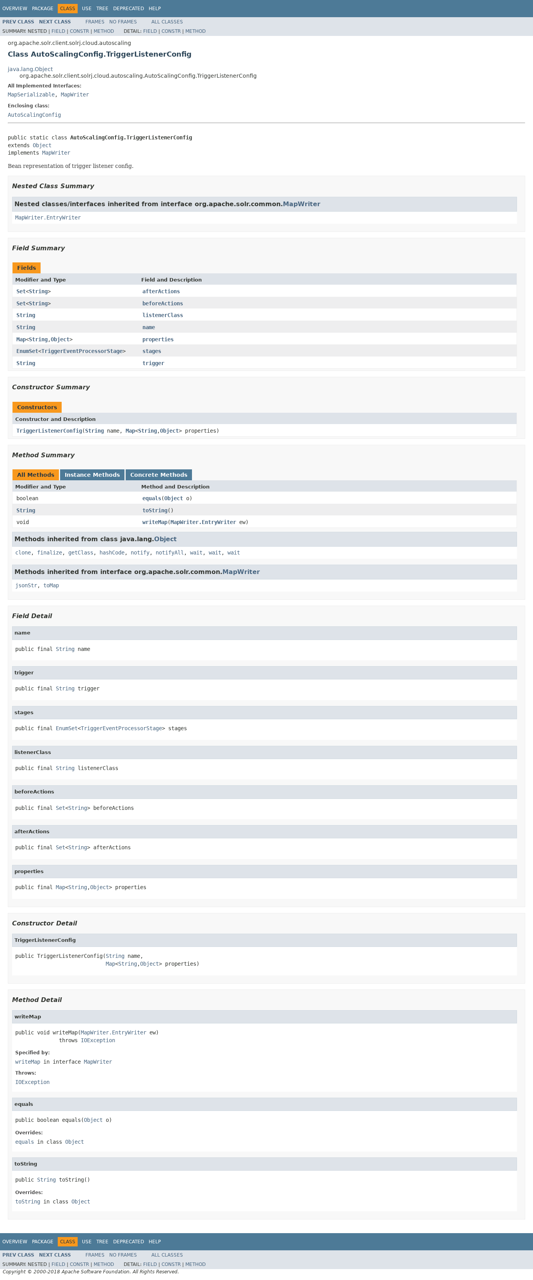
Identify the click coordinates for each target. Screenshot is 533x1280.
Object (42, 145)
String (38, 291)
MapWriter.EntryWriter (48, 217)
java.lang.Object (30, 69)
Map (21, 339)
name (148, 327)
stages (151, 351)
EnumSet (27, 351)
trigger (153, 363)
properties (158, 339)
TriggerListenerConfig (49, 431)
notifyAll (170, 552)
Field (58, 31)
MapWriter (75, 94)
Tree (102, 8)
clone (23, 552)
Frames (95, 22)
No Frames (123, 22)
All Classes (167, 22)
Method (104, 31)
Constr (79, 31)
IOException (98, 1040)
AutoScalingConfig (34, 115)
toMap (51, 585)
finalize (49, 552)
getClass (80, 552)
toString (154, 510)
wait (196, 552)
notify (140, 552)
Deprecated (128, 8)
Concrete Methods (158, 475)
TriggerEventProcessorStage (82, 351)
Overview (14, 8)
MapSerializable (31, 94)
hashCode (111, 552)
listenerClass (162, 315)
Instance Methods (92, 475)
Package (42, 8)
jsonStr (26, 585)
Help (155, 8)
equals (151, 498)
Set (21, 291)
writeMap (154, 522)
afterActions (161, 291)
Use (87, 8)
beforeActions (162, 303)
